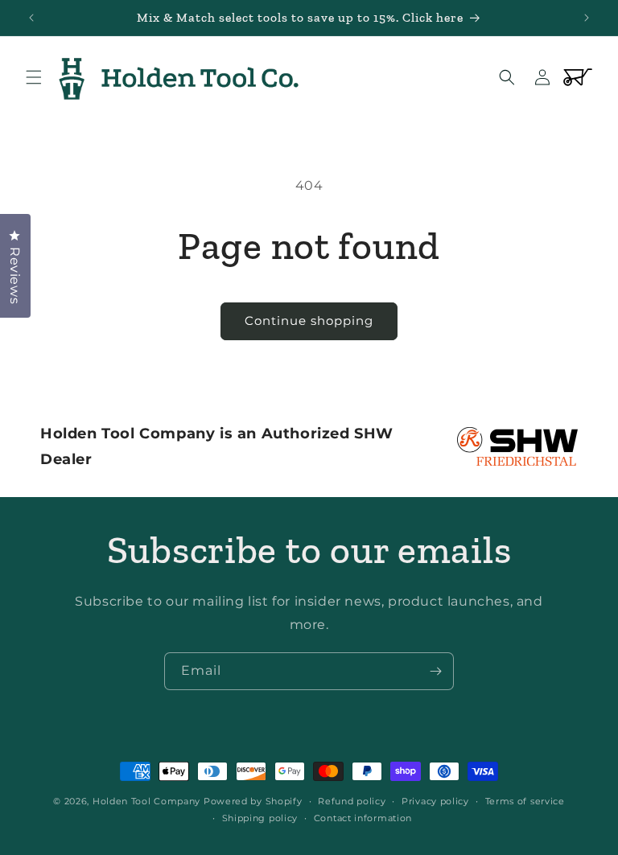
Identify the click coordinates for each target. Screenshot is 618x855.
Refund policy (351, 801)
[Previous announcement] (31, 17)
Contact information (363, 818)
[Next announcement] (586, 17)
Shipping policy (260, 818)
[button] (34, 77)
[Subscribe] (435, 671)
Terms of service (525, 801)
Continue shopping (309, 320)
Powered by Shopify (253, 801)
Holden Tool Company (146, 801)
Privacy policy (435, 801)
